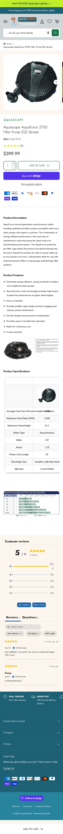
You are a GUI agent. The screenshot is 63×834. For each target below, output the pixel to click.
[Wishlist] (49, 21)
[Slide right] (56, 82)
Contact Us (8, 768)
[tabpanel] (31, 654)
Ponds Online (26, 813)
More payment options (31, 184)
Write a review (39, 604)
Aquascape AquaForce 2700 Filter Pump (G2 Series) (27, 46)
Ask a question (24, 604)
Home (9, 43)
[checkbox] (50, 633)
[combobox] (31, 33)
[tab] (30, 617)
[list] (31, 700)
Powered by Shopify (41, 813)
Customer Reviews (43, 806)
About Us (16, 806)
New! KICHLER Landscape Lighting (29, 3)
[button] (5, 21)
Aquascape (13, 120)
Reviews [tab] (13, 617)
